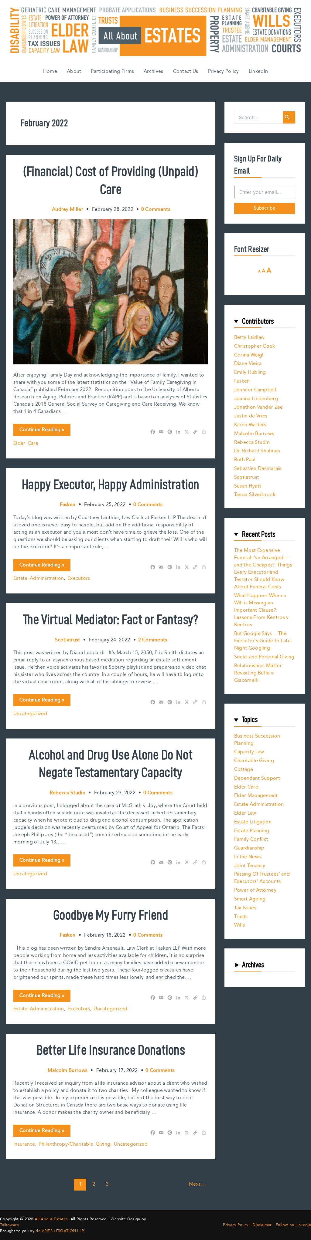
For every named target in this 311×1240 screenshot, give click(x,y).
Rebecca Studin (252, 442)
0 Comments (155, 209)
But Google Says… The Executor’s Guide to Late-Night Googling (263, 641)
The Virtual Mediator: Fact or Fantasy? (110, 619)
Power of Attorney (255, 890)
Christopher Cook (254, 346)
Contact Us (185, 71)
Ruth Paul (245, 460)
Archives (153, 71)
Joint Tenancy (249, 866)
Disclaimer (262, 1225)
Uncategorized (30, 714)
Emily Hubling (250, 372)
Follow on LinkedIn (293, 1225)
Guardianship (249, 848)
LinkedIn (258, 71)
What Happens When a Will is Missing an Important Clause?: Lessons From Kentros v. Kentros (262, 610)
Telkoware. (10, 1225)
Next (198, 1184)
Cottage (243, 769)
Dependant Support (257, 778)
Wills (239, 925)
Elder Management (256, 795)
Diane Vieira (248, 363)
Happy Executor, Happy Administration (111, 484)
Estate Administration (38, 578)
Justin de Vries (251, 416)
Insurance (24, 1144)
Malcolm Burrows (254, 434)
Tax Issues (245, 908)
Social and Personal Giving (264, 657)
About (74, 71)
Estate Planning (251, 831)
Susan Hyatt (247, 486)
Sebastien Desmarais (258, 468)
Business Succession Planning (257, 739)
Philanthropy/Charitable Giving (74, 1144)
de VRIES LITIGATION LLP (60, 1231)
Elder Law (245, 813)
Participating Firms (112, 71)
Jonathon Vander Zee (258, 407)
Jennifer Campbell (255, 390)
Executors (78, 578)
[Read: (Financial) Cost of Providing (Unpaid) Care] (110, 291)
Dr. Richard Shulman (257, 451)
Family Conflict (251, 839)
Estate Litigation (253, 822)
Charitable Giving (254, 761)
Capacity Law (249, 752)
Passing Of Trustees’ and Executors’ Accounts (262, 877)
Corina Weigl (249, 355)
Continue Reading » (41, 431)
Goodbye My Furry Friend (110, 914)
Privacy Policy (223, 71)
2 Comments (152, 640)
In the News (247, 857)
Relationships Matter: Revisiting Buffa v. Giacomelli (258, 673)
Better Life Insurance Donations (110, 1049)
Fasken (242, 381)
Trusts (241, 917)
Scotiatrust (246, 477)
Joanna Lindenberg (256, 399)
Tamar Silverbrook (254, 494)
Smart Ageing (250, 899)
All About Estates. (52, 1219)
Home (50, 71)
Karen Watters (250, 425)
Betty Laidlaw (249, 337)
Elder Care (25, 443)
